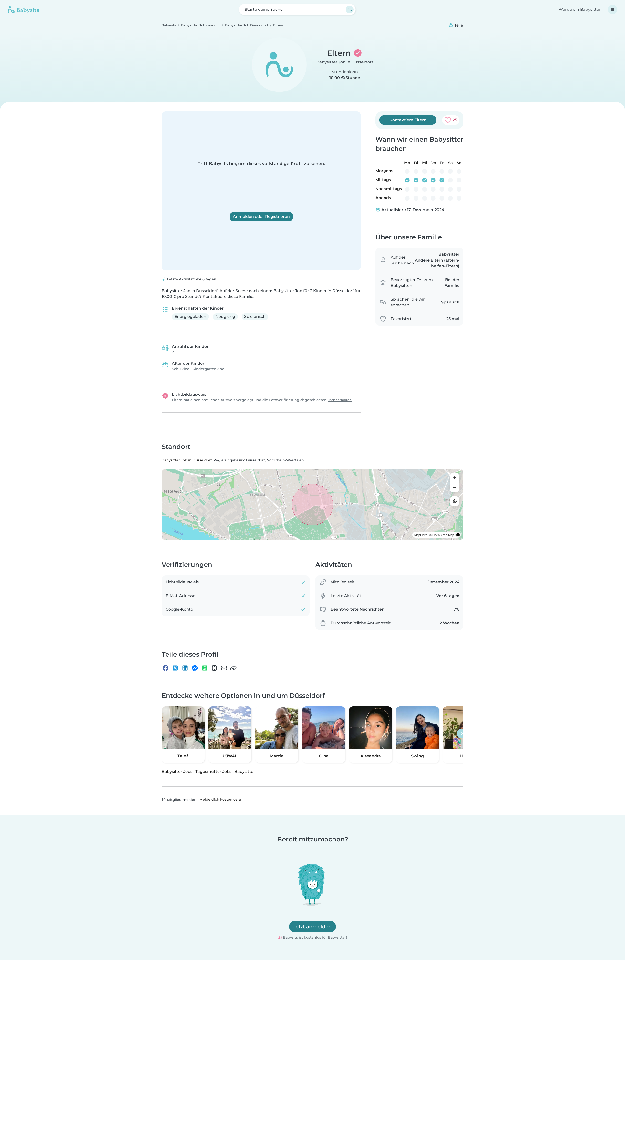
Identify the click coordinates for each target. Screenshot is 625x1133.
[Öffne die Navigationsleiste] (612, 9)
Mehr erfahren (340, 400)
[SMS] (214, 668)
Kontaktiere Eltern (408, 120)
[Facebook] (165, 668)
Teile (458, 25)
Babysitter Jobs (177, 771)
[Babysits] (23, 9)
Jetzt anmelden (312, 927)
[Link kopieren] (233, 668)
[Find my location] (454, 501)
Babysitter (244, 771)
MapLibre (420, 535)
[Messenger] (195, 668)
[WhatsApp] (204, 668)
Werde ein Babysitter (580, 9)
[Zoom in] (454, 478)
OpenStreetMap (443, 535)
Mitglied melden (181, 800)
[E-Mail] (224, 668)
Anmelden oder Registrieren (261, 216)
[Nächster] (462, 733)
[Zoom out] (454, 488)
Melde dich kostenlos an (221, 799)
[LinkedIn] (185, 668)
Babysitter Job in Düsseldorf (344, 62)
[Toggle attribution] (458, 535)
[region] (312, 504)
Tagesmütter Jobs (213, 771)
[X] (175, 668)
